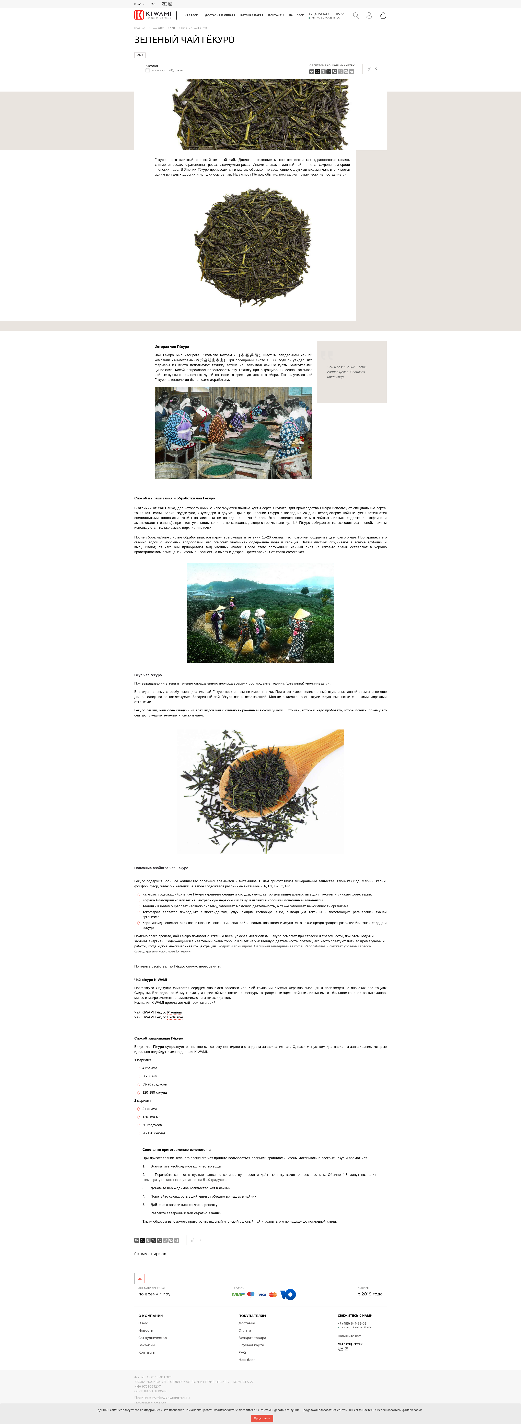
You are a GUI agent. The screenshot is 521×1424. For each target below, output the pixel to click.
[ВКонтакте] (311, 71)
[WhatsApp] (340, 71)
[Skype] (346, 71)
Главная (139, 28)
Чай (172, 28)
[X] (317, 71)
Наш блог (157, 28)
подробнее (153, 1410)
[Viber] (334, 71)
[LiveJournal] (328, 71)
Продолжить (262, 1418)
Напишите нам (349, 1336)
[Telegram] (351, 71)
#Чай (140, 55)
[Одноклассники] (323, 71)
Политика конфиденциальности (162, 1397)
